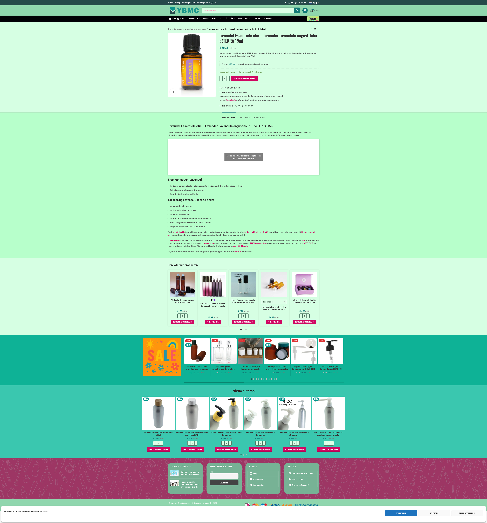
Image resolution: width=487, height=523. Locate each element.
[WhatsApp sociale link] (301, 2)
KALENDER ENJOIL (307, 243)
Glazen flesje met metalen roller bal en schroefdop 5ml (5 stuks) (243, 301)
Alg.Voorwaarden (185, 503)
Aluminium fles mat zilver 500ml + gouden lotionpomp (203, 433)
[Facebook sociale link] (285, 2)
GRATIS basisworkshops (258, 243)
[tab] (229, 116)
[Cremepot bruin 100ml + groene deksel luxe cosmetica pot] (277, 351)
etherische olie (245, 95)
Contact (174, 503)
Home (170, 28)
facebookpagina (231, 100)
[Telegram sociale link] (305, 2)
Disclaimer (237, 251)
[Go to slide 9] (271, 379)
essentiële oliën (179, 232)
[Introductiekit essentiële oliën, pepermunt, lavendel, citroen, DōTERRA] (304, 285)
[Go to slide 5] (261, 379)
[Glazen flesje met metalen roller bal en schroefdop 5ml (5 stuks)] (243, 285)
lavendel (267, 95)
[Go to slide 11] (276, 379)
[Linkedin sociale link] (298, 2)
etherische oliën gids (257, 95)
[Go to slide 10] (274, 379)
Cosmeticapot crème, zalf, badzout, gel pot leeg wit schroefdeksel (250, 369)
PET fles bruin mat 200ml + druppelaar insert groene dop (197, 367)
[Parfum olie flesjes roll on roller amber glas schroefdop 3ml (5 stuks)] (274, 285)
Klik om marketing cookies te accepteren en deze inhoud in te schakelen (244, 157)
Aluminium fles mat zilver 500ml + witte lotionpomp (237, 433)
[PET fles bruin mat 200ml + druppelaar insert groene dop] (197, 351)
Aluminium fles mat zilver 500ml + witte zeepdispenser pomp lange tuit (305, 433)
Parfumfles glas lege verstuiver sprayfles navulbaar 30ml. (223, 369)
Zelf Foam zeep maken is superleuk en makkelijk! (190, 473)
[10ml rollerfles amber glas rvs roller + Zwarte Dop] (182, 285)
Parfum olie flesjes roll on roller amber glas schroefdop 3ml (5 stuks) (274, 309)
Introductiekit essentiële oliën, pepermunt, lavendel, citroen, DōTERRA (304, 302)
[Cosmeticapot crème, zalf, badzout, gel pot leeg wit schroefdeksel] (250, 351)
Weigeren (434, 513)
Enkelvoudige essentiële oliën (196, 28)
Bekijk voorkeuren (467, 513)
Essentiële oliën (179, 28)
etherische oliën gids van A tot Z (255, 232)
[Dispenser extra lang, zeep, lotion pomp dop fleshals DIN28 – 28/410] (304, 351)
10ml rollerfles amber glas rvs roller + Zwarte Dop (182, 301)
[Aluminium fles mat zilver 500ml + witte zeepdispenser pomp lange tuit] (305, 413)
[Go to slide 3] (246, 329)
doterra (226, 95)
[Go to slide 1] (241, 329)
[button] (182, 322)
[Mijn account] (305, 10)
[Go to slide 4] (258, 379)
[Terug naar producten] (314, 28)
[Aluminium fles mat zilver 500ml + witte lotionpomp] (237, 413)
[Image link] (162, 356)
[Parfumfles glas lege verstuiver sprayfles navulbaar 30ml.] (224, 351)
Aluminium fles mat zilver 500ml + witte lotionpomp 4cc (271, 433)
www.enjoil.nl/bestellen (240, 246)
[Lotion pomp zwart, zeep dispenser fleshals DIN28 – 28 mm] (331, 351)
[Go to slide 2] (243, 329)
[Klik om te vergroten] (173, 92)
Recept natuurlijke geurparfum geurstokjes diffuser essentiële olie (190, 484)
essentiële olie (234, 95)
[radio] (211, 300)
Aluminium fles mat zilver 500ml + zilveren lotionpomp (339, 433)
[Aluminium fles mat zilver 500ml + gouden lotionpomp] (203, 413)
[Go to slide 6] (264, 379)
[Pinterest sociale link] (295, 2)
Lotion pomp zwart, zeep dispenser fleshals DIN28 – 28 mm (330, 369)
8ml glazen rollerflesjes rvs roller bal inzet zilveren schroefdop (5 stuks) (212, 306)
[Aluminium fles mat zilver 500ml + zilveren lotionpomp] (339, 413)
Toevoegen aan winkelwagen (244, 78)
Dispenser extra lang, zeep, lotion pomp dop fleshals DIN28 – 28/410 (303, 369)
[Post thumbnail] (174, 473)
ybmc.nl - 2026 (211, 503)
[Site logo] (183, 10)
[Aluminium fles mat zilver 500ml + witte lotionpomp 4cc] (271, 413)
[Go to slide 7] (266, 379)
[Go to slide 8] (269, 379)
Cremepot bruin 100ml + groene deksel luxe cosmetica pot (277, 369)
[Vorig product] (311, 28)
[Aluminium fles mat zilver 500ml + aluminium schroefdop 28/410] (169, 413)
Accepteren (401, 513)
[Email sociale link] (292, 2)
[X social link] (289, 2)
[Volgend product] (317, 28)
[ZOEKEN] (297, 10)
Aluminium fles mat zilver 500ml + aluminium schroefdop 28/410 (169, 433)
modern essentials (277, 95)
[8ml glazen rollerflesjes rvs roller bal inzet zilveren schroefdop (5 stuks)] (213, 285)
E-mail (212, 471)
